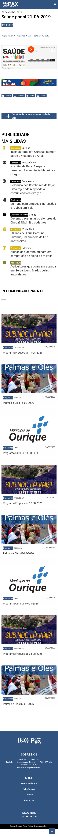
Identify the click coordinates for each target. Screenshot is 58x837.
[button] (55, 4)
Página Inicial (7, 36)
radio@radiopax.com (33, 767)
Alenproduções (41, 826)
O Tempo (29, 794)
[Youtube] (27, 816)
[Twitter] (31, 816)
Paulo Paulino (28, 826)
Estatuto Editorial (29, 783)
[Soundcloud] (35, 816)
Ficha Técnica (29, 789)
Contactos (29, 800)
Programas (7, 25)
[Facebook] (22, 816)
